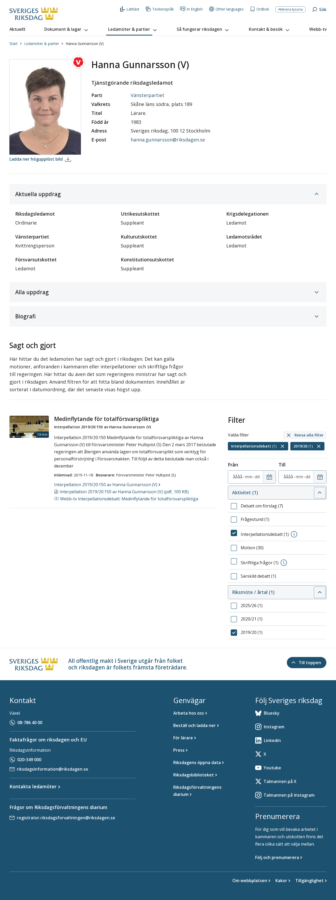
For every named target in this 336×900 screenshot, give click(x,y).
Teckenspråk (163, 9)
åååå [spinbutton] (237, 477)
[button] (66, 29)
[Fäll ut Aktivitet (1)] (320, 493)
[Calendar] (269, 477)
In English (195, 9)
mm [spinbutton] (248, 477)
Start (13, 43)
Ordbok (262, 9)
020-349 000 (29, 759)
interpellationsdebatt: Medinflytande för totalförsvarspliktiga (129, 499)
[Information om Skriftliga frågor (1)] (284, 563)
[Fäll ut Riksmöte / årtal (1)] (320, 592)
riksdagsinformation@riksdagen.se (52, 769)
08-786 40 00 (29, 722)
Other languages (230, 9)
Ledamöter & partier (41, 43)
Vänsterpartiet (147, 95)
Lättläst (133, 9)
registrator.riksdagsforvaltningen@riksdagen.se (66, 818)
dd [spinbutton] (257, 477)
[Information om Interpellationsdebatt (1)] (294, 534)
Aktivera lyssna (290, 9)
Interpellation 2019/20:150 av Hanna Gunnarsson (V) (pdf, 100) (124, 492)
